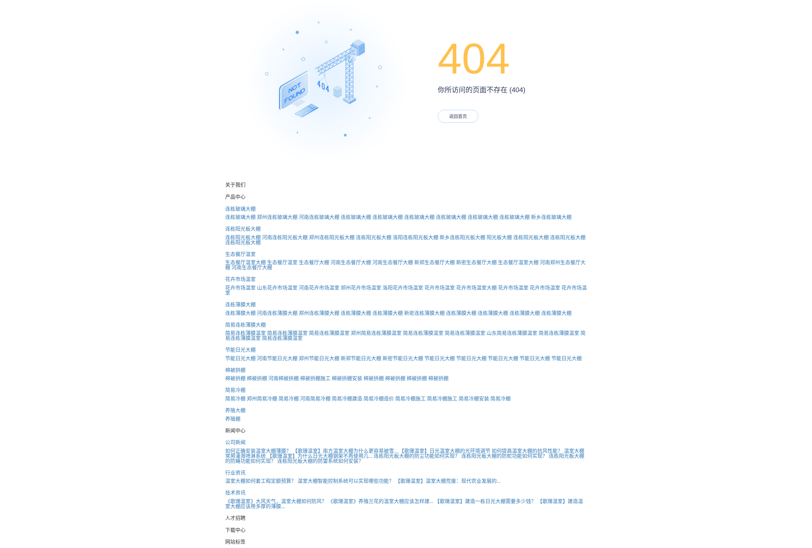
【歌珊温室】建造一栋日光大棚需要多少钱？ (485, 501)
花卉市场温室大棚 (476, 287)
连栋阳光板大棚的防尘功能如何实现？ (417, 456)
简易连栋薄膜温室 (245, 333)
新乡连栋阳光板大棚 (462, 237)
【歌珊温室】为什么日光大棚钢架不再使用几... (319, 456)
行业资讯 (235, 472)
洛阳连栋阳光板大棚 (415, 237)
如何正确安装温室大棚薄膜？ (258, 451)
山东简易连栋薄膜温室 (512, 333)
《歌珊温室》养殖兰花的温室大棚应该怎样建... (380, 501)
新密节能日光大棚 (403, 358)
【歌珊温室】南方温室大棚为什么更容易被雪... (345, 451)
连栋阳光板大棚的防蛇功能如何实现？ (504, 456)
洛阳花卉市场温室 (403, 287)
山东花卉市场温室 (277, 287)
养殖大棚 (235, 410)
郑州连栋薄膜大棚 (319, 313)
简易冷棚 (235, 390)
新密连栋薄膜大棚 (424, 313)
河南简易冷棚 (315, 398)
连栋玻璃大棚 (240, 209)
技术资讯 (235, 492)
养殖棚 (232, 419)
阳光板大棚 (499, 237)
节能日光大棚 (240, 350)
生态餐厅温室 (240, 254)
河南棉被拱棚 (283, 378)
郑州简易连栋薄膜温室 (376, 333)
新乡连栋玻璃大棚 (551, 217)
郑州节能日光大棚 (319, 358)
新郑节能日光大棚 (361, 358)
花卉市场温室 (240, 279)
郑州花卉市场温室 (361, 287)
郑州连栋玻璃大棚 (277, 217)
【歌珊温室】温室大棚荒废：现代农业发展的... (448, 481)
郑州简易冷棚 (262, 398)
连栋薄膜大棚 (240, 304)
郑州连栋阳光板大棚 (332, 237)
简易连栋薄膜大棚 (245, 325)
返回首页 (458, 116)
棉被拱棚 (235, 370)
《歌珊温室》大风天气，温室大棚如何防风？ (276, 501)
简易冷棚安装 (474, 398)
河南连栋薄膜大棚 (277, 313)
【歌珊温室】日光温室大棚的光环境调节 (444, 451)
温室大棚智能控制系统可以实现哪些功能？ (346, 481)
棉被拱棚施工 (315, 378)
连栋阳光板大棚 (243, 229)
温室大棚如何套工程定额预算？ (260, 481)
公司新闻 (235, 442)
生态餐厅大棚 (314, 262)
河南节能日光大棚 (277, 358)
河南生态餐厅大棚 (351, 262)
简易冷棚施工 (410, 398)
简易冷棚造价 (378, 398)
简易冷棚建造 (347, 398)
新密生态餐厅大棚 (476, 262)
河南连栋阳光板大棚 (285, 237)
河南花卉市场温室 (319, 287)
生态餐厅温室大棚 (245, 262)
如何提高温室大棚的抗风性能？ (527, 451)
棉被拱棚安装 (347, 378)
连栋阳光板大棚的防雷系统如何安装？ (320, 461)
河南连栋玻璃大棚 (319, 217)
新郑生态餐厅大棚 (434, 262)
